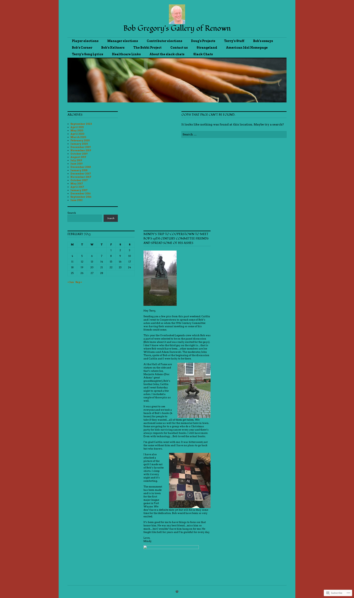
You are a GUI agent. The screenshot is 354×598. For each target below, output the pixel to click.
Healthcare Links (126, 54)
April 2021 (77, 127)
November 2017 (80, 177)
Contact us (179, 47)
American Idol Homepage (247, 47)
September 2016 (80, 196)
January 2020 (79, 143)
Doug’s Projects (203, 41)
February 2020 (80, 140)
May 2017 (76, 183)
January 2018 (78, 170)
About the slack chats (167, 54)
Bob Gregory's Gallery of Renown (177, 28)
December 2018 (80, 167)
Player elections (85, 41)
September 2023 (81, 124)
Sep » (78, 282)
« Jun (70, 282)
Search (71, 212)
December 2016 (80, 193)
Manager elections (122, 41)
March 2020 (78, 137)
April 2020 (77, 133)
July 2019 (76, 160)
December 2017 (80, 173)
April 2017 (77, 187)
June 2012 (76, 200)
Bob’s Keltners (112, 47)
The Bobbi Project (147, 47)
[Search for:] (234, 134)
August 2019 (78, 157)
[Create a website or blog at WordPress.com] (177, 591)
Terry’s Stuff (234, 41)
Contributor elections (164, 41)
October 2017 (79, 180)
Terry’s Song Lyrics (87, 54)
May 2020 (76, 130)
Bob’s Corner (82, 47)
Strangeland (207, 47)
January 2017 (79, 190)
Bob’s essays (263, 41)
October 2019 (79, 153)
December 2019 (80, 147)
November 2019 (80, 150)
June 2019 (76, 163)
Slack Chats (203, 54)
